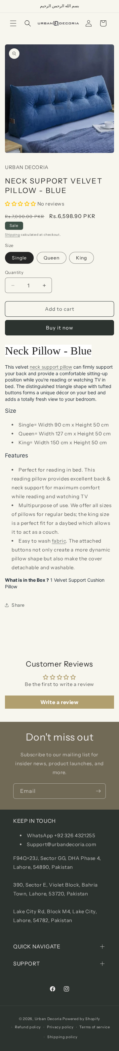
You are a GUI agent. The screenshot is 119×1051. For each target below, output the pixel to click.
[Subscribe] (98, 791)
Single (19, 258)
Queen (52, 258)
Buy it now (59, 328)
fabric (59, 541)
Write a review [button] (59, 702)
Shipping (12, 234)
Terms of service (94, 1027)
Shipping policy (62, 1037)
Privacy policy (60, 1027)
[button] (13, 23)
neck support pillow (51, 367)
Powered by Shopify (81, 1018)
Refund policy (28, 1027)
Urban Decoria (48, 1018)
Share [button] (18, 605)
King (81, 258)
